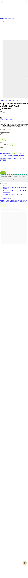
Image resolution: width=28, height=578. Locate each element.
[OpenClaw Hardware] (25, 563)
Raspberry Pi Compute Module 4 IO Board (12, 194)
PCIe (18, 201)
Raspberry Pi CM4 (18, 200)
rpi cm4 (7, 201)
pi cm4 (3, 201)
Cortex (6, 202)
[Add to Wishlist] (14, 169)
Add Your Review (9, 119)
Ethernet (21, 201)
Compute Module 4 (13, 201)
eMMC (24, 201)
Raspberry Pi (24, 200)
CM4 (1, 201)
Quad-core (2, 202)
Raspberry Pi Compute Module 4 (7, 200)
